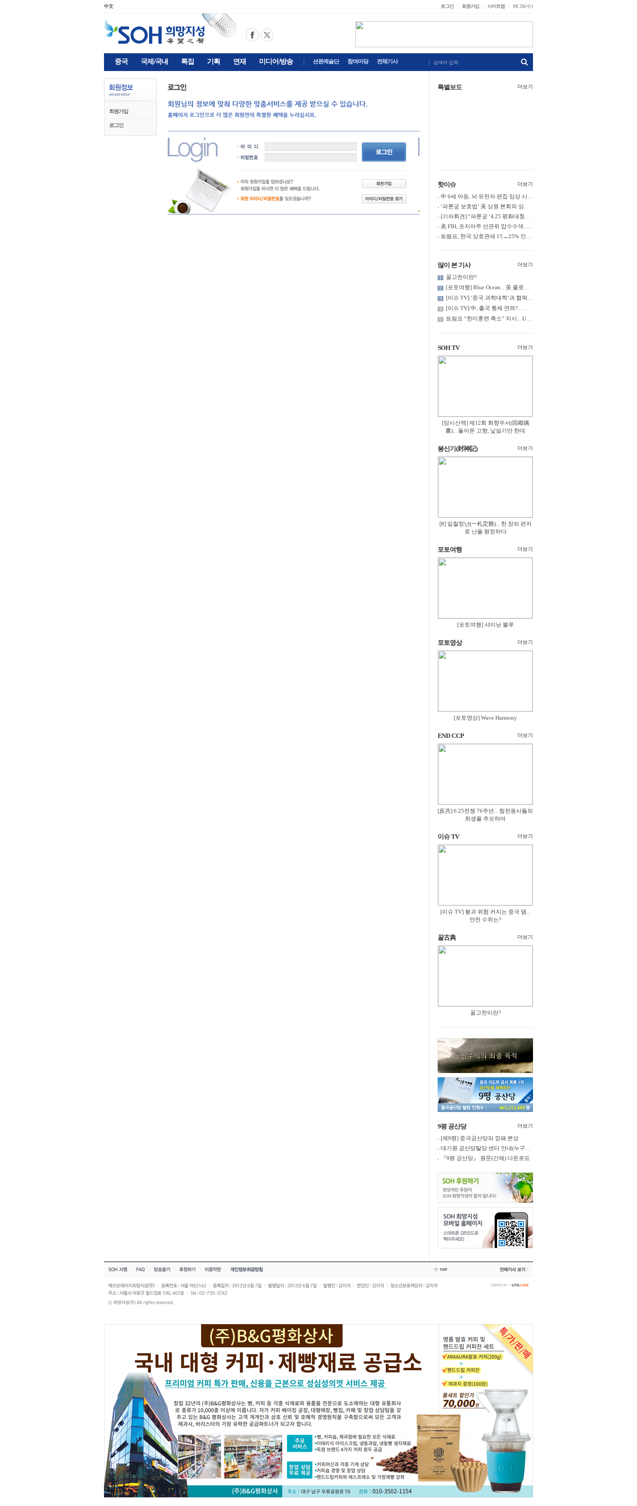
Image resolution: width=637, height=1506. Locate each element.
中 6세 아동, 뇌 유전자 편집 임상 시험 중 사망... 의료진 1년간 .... (519, 196)
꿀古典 (447, 937)
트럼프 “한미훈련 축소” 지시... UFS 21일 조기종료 (507, 318)
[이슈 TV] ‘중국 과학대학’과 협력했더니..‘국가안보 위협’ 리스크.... (527, 297)
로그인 (447, 6)
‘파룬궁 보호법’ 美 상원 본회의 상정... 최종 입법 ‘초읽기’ (510, 206)
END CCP (451, 735)
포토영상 (450, 642)
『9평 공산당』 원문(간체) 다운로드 (485, 1158)
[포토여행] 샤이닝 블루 (485, 624)
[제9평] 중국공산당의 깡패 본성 (480, 1138)
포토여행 (450, 549)
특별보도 (450, 87)
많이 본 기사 (454, 265)
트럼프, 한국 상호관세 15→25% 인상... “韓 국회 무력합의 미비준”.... (524, 236)
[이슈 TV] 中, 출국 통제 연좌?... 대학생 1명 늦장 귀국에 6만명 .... (524, 308)
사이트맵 (496, 6)
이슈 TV (448, 836)
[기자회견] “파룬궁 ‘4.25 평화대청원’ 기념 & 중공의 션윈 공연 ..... (521, 216)
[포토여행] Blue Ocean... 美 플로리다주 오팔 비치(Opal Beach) (521, 287)
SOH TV (449, 347)
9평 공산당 (452, 1126)
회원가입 (470, 6)
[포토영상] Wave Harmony (485, 717)
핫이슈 (447, 184)
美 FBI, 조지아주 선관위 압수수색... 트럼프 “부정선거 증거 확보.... (521, 226)
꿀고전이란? (461, 277)
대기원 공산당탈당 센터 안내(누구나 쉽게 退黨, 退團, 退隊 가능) (519, 1148)
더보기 (525, 86)
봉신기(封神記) (458, 448)
